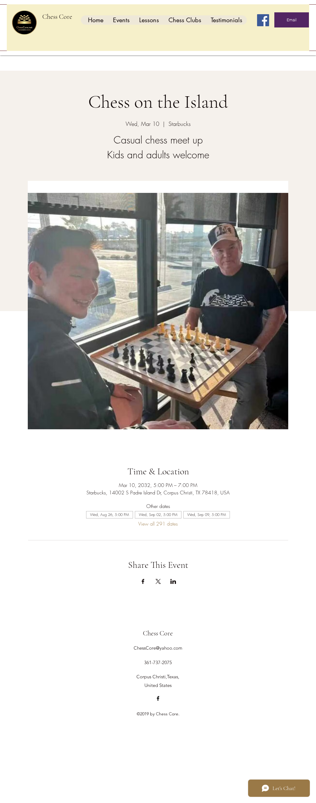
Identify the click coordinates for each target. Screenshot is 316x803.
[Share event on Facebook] (143, 581)
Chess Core (57, 17)
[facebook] (158, 698)
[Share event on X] (158, 581)
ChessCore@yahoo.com (158, 648)
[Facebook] (263, 20)
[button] (121, 20)
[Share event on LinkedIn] (173, 581)
